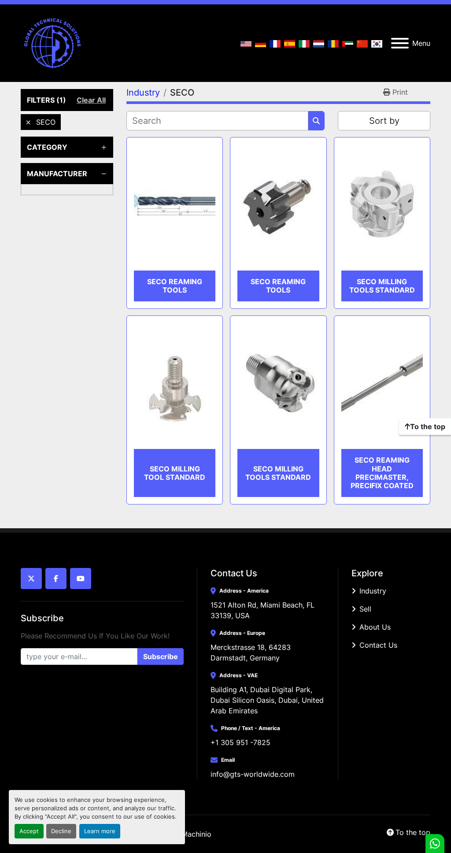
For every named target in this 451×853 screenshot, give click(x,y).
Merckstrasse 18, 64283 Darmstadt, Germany (252, 652)
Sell (365, 609)
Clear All (91, 100)
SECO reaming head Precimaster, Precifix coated (382, 473)
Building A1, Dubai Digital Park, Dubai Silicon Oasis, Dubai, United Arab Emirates (268, 700)
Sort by (384, 120)
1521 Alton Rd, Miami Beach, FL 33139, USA (264, 610)
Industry (372, 590)
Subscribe (160, 656)
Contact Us (378, 645)
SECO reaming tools (174, 285)
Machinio (196, 834)
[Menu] (400, 43)
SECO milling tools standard (382, 285)
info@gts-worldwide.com (253, 774)
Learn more (99, 831)
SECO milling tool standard (174, 473)
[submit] (316, 120)
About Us (375, 627)
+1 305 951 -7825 (240, 742)
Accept (29, 831)
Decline (61, 831)
